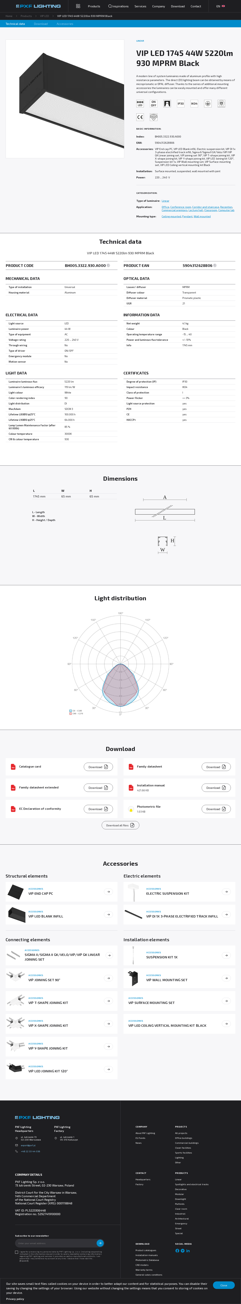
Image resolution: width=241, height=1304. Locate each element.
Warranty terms (144, 1269)
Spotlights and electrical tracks (192, 1184)
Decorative (181, 1189)
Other (178, 1162)
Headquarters (143, 1179)
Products (26, 16)
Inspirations (120, 6)
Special (179, 1233)
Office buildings (183, 1138)
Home (9, 16)
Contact (196, 6)
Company (158, 6)
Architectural (182, 1218)
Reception (226, 207)
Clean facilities (183, 1147)
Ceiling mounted (171, 216)
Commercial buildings (187, 1142)
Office (165, 207)
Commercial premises (174, 210)
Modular (179, 1194)
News (139, 1142)
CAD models (142, 1265)
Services (140, 6)
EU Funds (140, 1138)
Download (178, 6)
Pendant (187, 216)
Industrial (180, 1213)
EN (218, 6)
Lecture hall (196, 210)
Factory (139, 1184)
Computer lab (226, 210)
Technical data (15, 23)
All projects (181, 1133)
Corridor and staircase (205, 207)
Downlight (180, 1199)
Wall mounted (202, 216)
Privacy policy (15, 1298)
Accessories (65, 23)
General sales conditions (149, 1274)
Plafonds (180, 1203)
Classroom (210, 210)
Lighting (179, 1157)
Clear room (181, 1208)
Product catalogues (146, 1250)
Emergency (181, 1223)
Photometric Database (147, 1260)
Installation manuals (147, 1255)
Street (178, 1228)
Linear (165, 200)
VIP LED (44, 16)
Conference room (180, 207)
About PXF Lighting (145, 1133)
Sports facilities (183, 1152)
